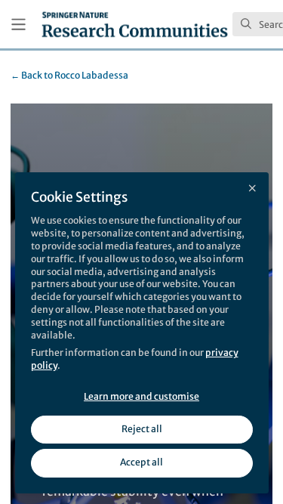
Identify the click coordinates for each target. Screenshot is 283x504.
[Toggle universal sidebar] (18, 24)
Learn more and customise (141, 396)
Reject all (142, 428)
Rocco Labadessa (69, 75)
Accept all (141, 462)
